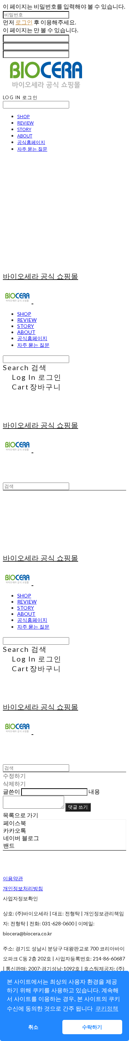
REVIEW (25, 123)
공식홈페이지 (31, 142)
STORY (24, 129)
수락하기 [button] (92, 1027)
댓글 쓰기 (78, 807)
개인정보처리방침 (23, 888)
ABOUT (24, 135)
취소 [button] (33, 1027)
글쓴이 (11, 791)
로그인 (24, 22)
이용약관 (13, 878)
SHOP (23, 116)
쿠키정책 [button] (106, 1009)
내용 (94, 791)
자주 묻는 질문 (32, 149)
